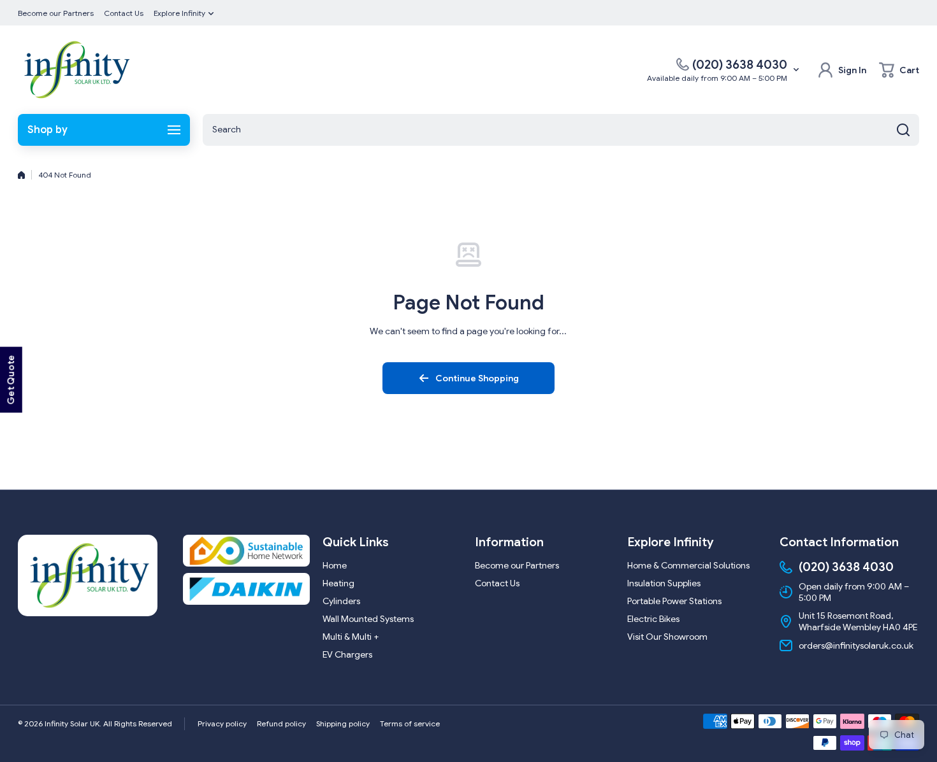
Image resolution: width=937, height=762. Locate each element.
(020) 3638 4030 (739, 64)
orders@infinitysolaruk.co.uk (856, 645)
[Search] (903, 130)
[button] (899, 70)
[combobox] (561, 130)
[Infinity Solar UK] (75, 69)
